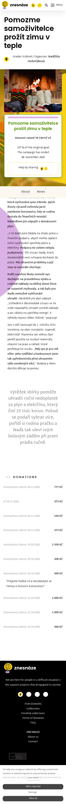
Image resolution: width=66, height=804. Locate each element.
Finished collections (33, 713)
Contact (33, 741)
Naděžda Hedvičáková (44, 59)
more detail (33, 778)
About (25, 192)
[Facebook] (41, 168)
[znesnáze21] (15, 5)
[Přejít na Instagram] (28, 694)
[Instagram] (46, 168)
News (41, 192)
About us (33, 737)
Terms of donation (33, 718)
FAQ (33, 723)
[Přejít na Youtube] (37, 694)
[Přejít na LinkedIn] (45, 694)
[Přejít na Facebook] (20, 694)
